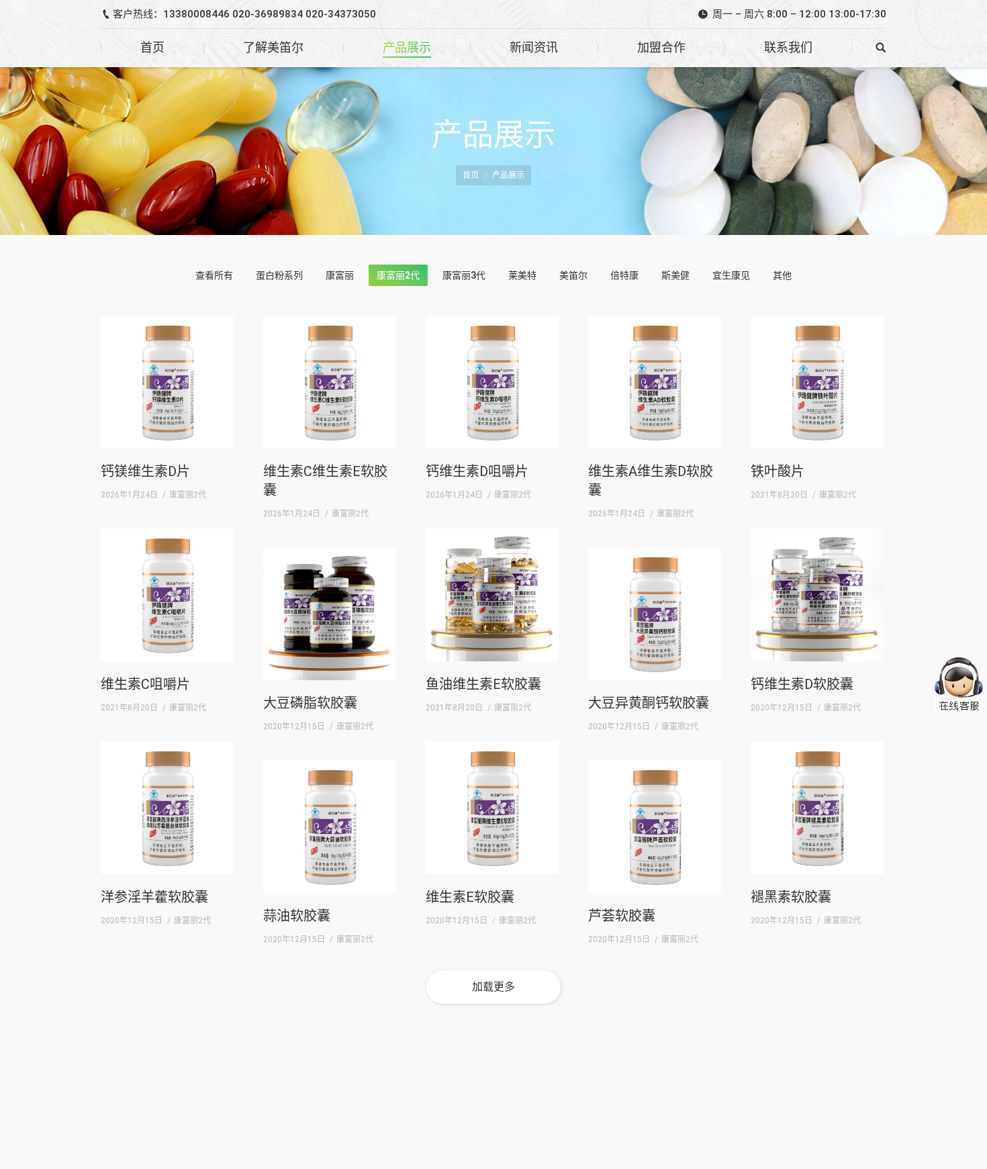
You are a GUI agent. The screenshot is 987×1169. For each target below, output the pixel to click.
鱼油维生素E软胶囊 (483, 684)
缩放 (190, 335)
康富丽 (340, 275)
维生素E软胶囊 (470, 897)
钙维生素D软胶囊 (802, 684)
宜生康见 (731, 275)
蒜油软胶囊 (296, 916)
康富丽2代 (398, 275)
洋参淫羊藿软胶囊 (154, 897)
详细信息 (215, 335)
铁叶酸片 (777, 471)
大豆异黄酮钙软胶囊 (648, 703)
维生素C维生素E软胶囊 (325, 480)
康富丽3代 (463, 275)
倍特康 (624, 275)
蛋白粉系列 (279, 275)
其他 (782, 275)
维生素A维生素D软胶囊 (650, 480)
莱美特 (522, 275)
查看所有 (214, 275)
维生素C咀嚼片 (145, 684)
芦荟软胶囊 (621, 916)
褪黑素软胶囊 (791, 897)
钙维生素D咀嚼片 (477, 471)
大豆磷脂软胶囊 (310, 703)
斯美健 (675, 275)
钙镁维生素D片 (145, 471)
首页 (471, 175)
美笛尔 (573, 275)
